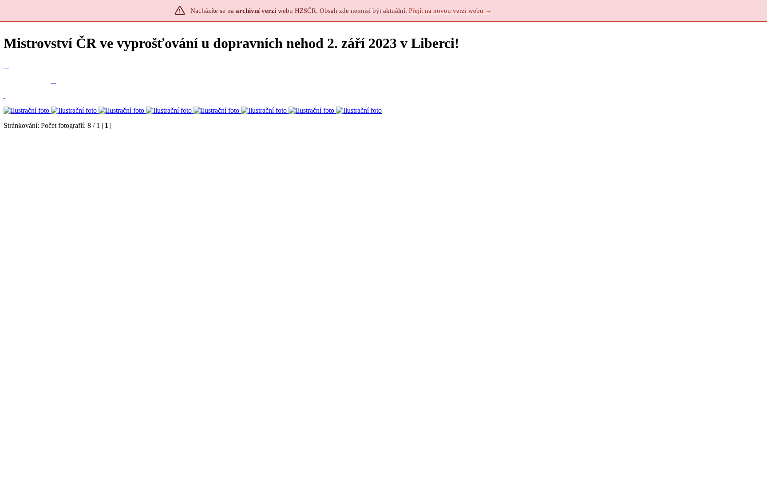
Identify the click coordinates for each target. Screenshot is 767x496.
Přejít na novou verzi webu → (450, 10)
